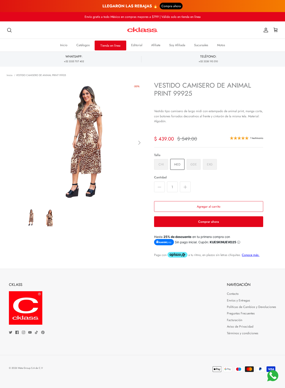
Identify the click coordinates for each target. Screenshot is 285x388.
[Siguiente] (139, 143)
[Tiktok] (36, 332)
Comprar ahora (208, 221)
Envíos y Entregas (238, 300)
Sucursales (201, 45)
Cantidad (160, 177)
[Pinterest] (43, 332)
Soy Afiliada (177, 45)
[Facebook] (17, 332)
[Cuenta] (265, 30)
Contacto (233, 293)
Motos (221, 45)
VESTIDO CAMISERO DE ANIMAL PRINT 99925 (41, 75)
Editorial (136, 45)
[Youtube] (30, 332)
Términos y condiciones (242, 333)
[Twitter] (10, 332)
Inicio (63, 45)
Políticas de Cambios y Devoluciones (251, 307)
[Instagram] (23, 332)
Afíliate (155, 45)
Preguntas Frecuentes (241, 313)
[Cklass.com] (142, 30)
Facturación (234, 320)
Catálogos (83, 45)
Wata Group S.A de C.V (30, 368)
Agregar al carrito (208, 206)
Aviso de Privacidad (240, 326)
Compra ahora (171, 6)
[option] (83, 142)
